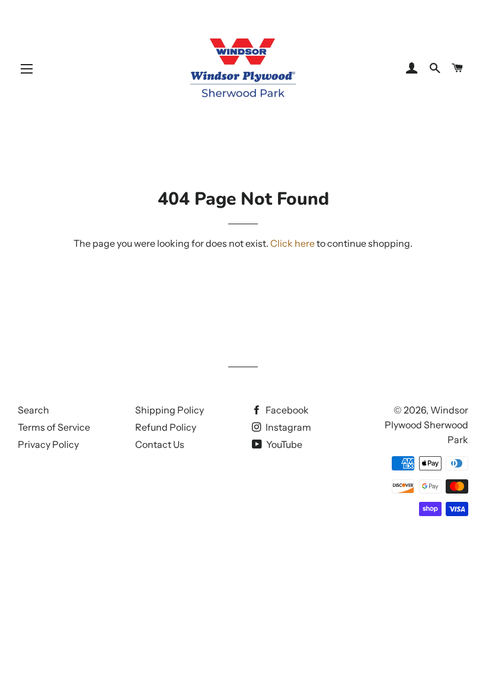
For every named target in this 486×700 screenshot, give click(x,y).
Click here (292, 243)
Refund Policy (165, 427)
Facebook (286, 410)
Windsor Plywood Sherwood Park (426, 425)
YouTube (283, 444)
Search (33, 410)
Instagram (287, 427)
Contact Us (159, 444)
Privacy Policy (48, 444)
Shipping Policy (169, 410)
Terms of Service (54, 427)
